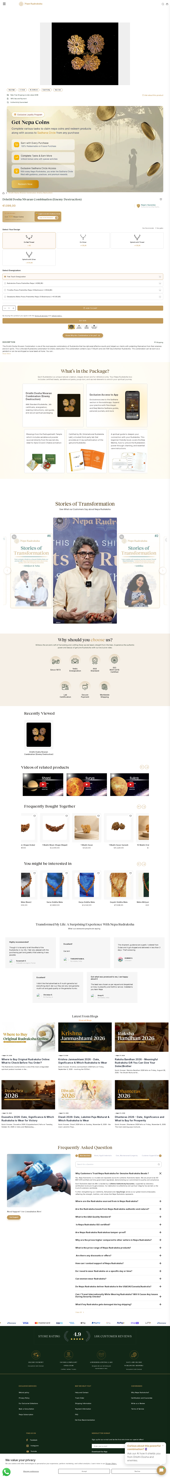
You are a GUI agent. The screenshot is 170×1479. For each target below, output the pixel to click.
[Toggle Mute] (14, 537)
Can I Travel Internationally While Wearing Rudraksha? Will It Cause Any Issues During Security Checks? (116, 1295)
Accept (84, 1471)
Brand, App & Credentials (103, 1155)
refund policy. (57, 316)
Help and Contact (81, 1392)
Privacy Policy (24, 1398)
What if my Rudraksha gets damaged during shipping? (103, 1304)
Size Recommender (148, 228)
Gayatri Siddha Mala (119, 902)
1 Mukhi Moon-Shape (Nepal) (54, 845)
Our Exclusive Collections (28, 1403)
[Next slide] (147, 767)
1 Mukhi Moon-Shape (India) (22, 845)
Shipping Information (83, 1403)
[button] (7, 570)
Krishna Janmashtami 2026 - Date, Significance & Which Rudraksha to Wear (82, 1061)
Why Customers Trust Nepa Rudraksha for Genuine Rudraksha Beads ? (112, 1173)
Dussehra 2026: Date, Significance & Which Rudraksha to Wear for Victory (27, 1119)
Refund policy (24, 1392)
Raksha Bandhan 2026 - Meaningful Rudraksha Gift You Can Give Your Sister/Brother (136, 1063)
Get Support (13, 1217)
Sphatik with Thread (137, 243)
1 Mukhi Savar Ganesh (118, 845)
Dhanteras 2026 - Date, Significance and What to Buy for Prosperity (139, 1119)
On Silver (83, 243)
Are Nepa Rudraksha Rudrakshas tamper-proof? (100, 1232)
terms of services (41, 316)
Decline (137, 1471)
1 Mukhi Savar (87, 845)
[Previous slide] (142, 767)
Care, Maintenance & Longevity (127, 1155)
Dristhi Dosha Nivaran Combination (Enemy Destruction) (38, 753)
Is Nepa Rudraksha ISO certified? (92, 1225)
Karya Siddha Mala (87, 902)
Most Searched (85, 1155)
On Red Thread (29, 243)
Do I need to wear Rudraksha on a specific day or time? (103, 1271)
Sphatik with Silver (29, 261)
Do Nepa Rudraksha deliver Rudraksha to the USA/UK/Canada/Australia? (113, 1286)
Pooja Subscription (26, 1414)
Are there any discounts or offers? (93, 1255)
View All (78, 1312)
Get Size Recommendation (85, 1420)
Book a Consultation (26, 1409)
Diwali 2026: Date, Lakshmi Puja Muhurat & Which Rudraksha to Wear (83, 1119)
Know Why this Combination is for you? (81, 335)
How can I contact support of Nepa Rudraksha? (99, 1263)
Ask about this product (153, 95)
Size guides (159, 228)
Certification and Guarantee (141, 1398)
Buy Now (82, 321)
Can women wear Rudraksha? (90, 1279)
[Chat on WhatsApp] (6, 1472)
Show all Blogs (85, 1020)
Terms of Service (137, 1409)
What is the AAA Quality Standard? (93, 1217)
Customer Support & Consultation (153, 1155)
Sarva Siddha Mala (55, 902)
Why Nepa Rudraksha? (140, 1392)
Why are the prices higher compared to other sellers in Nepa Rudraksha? (113, 1240)
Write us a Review (138, 1403)
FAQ (76, 1414)
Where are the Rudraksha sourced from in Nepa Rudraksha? (107, 1201)
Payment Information (83, 1409)
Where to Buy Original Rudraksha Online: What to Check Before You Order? (25, 1061)
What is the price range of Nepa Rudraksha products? (103, 1248)
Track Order (79, 1398)
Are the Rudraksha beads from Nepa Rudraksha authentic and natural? (112, 1209)
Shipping (159, 342)
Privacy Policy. (111, 1463)
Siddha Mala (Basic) (22, 902)
